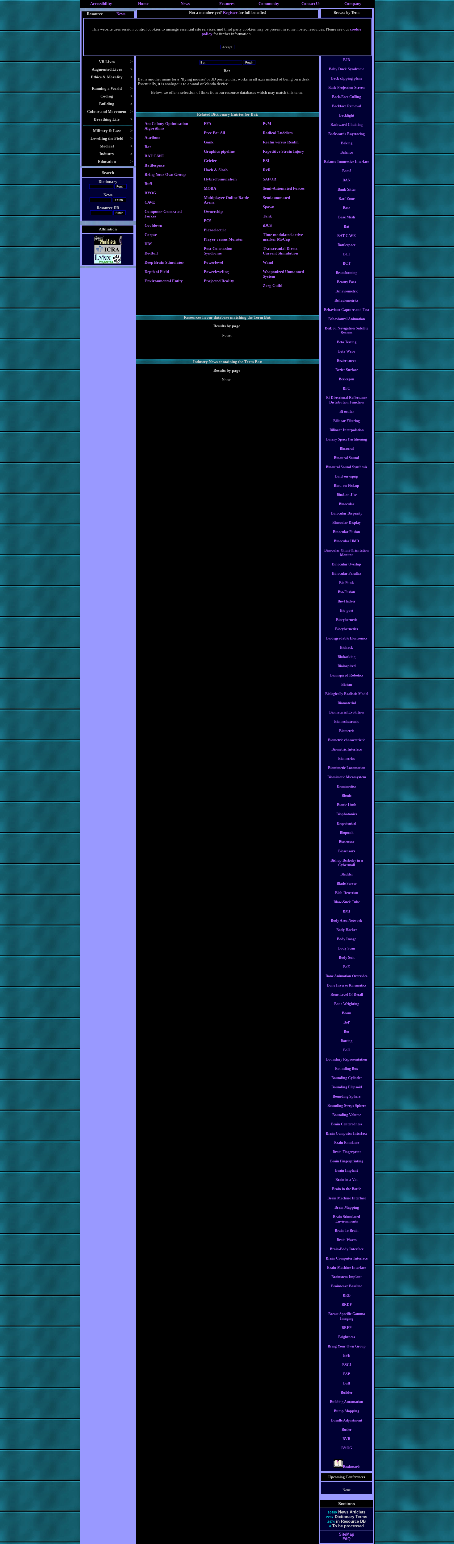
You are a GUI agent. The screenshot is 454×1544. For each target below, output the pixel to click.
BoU (346, 1050)
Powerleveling (216, 272)
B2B (346, 60)
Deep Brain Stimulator (164, 262)
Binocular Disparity (346, 513)
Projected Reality (219, 281)
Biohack (346, 647)
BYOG (150, 193)
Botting (346, 1041)
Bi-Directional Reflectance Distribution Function (346, 399)
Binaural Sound (346, 458)
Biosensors (346, 851)
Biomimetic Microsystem (346, 777)
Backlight (346, 115)
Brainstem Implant (346, 1277)
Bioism (346, 684)
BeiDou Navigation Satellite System (346, 330)
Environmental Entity (164, 281)
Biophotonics (346, 814)
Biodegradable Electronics (346, 638)
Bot (346, 1031)
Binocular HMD (346, 541)
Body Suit (347, 957)
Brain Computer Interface (346, 1133)
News (185, 4)
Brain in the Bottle (346, 1189)
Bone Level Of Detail (346, 994)
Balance (346, 152)
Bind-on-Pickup (346, 485)
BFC (346, 388)
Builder (346, 1392)
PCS (207, 221)
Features (226, 4)
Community (269, 4)
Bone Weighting (346, 1004)
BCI (346, 254)
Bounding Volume (346, 1115)
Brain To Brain (347, 1230)
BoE (346, 967)
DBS (148, 244)
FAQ (347, 1539)
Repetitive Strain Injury (283, 151)
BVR (347, 1439)
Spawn (268, 207)
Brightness (346, 1337)
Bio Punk (346, 583)
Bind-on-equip (346, 476)
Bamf (346, 171)
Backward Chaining (346, 124)
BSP (346, 1374)
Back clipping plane (346, 78)
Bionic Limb (346, 805)
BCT (347, 263)
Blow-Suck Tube (347, 902)
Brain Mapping (346, 1207)
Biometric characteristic (346, 740)
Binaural (347, 448)
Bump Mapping (346, 1411)
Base (346, 208)
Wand (268, 262)
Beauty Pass (346, 282)
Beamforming (346, 273)
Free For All (214, 133)
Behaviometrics (346, 300)
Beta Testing (346, 342)
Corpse (151, 235)
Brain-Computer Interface (347, 1258)
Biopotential (346, 823)
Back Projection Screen (346, 87)
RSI (266, 161)
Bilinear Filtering (346, 421)
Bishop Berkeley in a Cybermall (346, 862)
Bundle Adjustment (346, 1420)
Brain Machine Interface (346, 1198)
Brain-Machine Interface (346, 1267)
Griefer (210, 161)
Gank (208, 142)
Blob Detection (346, 893)
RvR (267, 170)
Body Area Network (346, 920)
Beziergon (346, 379)
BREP (346, 1328)
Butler (346, 1429)
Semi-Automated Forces (284, 188)
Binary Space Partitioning (346, 439)
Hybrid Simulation (220, 179)
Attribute (152, 137)
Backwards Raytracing (346, 134)
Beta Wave (346, 351)
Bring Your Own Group (165, 174)
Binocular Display (346, 522)
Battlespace (155, 165)
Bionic (346, 795)
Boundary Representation (346, 1059)
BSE (346, 1355)
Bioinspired (347, 666)
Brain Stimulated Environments (346, 1219)
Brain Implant (346, 1170)
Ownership (213, 211)
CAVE (150, 202)
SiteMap (346, 1534)
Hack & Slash (216, 170)
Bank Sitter (347, 189)
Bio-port (346, 610)
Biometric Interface (346, 749)
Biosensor (346, 842)
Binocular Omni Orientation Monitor (346, 552)
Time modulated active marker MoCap (283, 237)
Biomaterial (347, 703)
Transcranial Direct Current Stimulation (280, 250)
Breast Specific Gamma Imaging (346, 1316)
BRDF (347, 1304)
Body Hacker (346, 930)
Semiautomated (276, 198)
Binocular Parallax (346, 573)
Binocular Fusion (346, 532)
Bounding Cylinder (346, 1078)
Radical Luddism (278, 133)
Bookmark (351, 1467)
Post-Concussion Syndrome (218, 250)
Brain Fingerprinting (346, 1161)
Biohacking (346, 657)
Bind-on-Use (347, 495)
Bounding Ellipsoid (346, 1087)
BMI (346, 911)
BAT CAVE (154, 156)
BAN (347, 180)
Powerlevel (213, 262)
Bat (148, 147)
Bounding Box (346, 1068)
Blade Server (347, 883)
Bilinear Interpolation (347, 430)
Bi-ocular (346, 411)
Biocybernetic (346, 620)
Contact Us (310, 4)
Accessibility (101, 4)
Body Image (346, 939)
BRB (347, 1295)
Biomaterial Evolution (346, 712)
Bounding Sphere (346, 1096)
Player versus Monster (223, 239)
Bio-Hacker (346, 601)
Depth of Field (157, 272)
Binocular (346, 504)
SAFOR (269, 179)
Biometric (346, 731)
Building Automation (346, 1402)
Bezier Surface (346, 370)
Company (352, 4)
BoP (346, 1022)
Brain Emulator (346, 1142)
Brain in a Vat (346, 1180)
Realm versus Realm (281, 142)
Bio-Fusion (346, 592)
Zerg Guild (272, 286)
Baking (346, 143)
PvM (267, 124)
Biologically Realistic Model (346, 694)
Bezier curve (346, 360)
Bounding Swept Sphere (346, 1105)
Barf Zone (346, 199)
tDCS (267, 225)
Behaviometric (346, 291)
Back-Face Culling (346, 97)
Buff (148, 184)
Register (230, 12)
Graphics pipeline (219, 151)
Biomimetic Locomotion (346, 768)
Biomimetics (346, 786)
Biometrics (346, 758)
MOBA (210, 188)
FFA (207, 124)
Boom (346, 1013)
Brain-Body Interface (347, 1249)
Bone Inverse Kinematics (346, 985)
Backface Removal (346, 106)
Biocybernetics (346, 629)
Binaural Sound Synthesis (346, 467)
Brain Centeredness (346, 1124)
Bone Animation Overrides (347, 976)
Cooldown (153, 225)
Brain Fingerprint (347, 1152)
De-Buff (151, 253)
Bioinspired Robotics (346, 675)
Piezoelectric (215, 230)
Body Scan (346, 948)
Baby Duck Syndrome (346, 69)
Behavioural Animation (346, 319)
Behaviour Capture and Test (346, 310)
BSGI (346, 1365)
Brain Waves (347, 1240)
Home (143, 4)
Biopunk (347, 832)
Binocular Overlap (346, 564)
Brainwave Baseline (346, 1286)
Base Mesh (346, 217)
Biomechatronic (346, 721)
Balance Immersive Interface (346, 161)
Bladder (346, 874)
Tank (267, 216)
